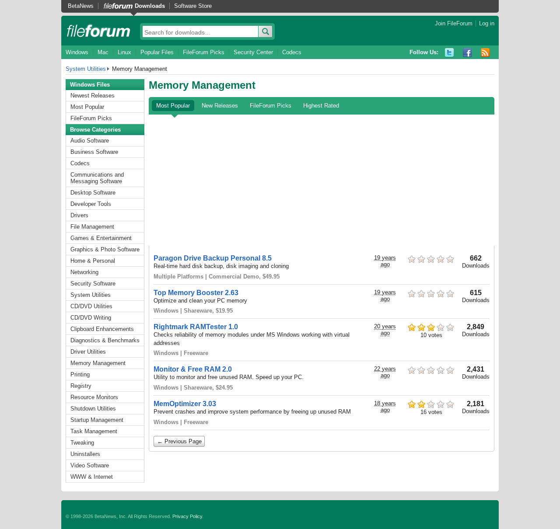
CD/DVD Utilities (91, 306)
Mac (103, 52)
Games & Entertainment (101, 238)
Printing (80, 374)
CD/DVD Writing (90, 317)
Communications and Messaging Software (97, 177)
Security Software (93, 283)
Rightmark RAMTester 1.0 (196, 327)
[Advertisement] (321, 180)
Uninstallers (85, 454)
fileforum (99, 30)
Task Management (93, 431)
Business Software (94, 152)
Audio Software (89, 140)
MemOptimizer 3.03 (185, 403)
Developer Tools (90, 204)
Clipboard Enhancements (102, 329)
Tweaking (82, 442)
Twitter (449, 52)
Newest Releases (92, 95)
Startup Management (96, 420)
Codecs (291, 52)
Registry (80, 386)
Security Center (253, 52)
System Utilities (86, 69)
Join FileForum (453, 23)
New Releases (220, 105)
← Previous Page (179, 441)
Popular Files (157, 52)
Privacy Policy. (187, 516)
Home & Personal (92, 261)
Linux (124, 52)
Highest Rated (321, 105)
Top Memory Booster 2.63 (196, 292)
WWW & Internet (91, 476)
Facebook (467, 52)
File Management (92, 226)
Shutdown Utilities (93, 408)
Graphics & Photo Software (105, 249)
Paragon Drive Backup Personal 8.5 (213, 258)
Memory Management (98, 363)
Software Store (193, 6)
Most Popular (87, 107)
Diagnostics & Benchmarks (105, 340)
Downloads (150, 6)
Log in (486, 23)
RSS (485, 52)
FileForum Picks (203, 52)
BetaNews (81, 6)
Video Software (89, 465)
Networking (84, 272)
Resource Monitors (94, 397)
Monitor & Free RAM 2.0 (193, 369)
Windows (77, 52)
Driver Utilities (88, 351)
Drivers (79, 215)
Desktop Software (93, 192)
